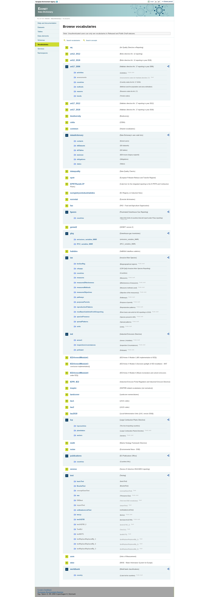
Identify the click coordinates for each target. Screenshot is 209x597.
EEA (47, 1)
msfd (72, 443)
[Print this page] (156, 1)
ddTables (80, 150)
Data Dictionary (56, 18)
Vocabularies (43, 44)
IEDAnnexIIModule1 (79, 358)
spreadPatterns (82, 322)
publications (76, 456)
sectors (79, 435)
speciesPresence (83, 317)
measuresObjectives (84, 292)
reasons (80, 91)
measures (80, 278)
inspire (73, 388)
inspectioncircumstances (86, 345)
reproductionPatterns (85, 307)
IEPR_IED (74, 382)
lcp (71, 420)
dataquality (75, 171)
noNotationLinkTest (84, 510)
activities (80, 72)
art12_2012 (75, 54)
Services (41, 49)
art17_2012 (75, 103)
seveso (73, 469)
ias (71, 258)
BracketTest (81, 486)
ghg (72, 233)
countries (80, 82)
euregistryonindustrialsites (82, 193)
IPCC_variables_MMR (85, 244)
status (79, 164)
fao (71, 206)
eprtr (72, 178)
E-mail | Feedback (45, 590)
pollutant (80, 350)
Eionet (47, 18)
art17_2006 (75, 67)
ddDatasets (81, 146)
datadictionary (76, 135)
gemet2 (73, 227)
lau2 (72, 407)
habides (74, 251)
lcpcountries (81, 426)
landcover (74, 394)
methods (80, 87)
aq (71, 47)
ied (71, 334)
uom (72, 556)
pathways (80, 297)
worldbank (75, 569)
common (74, 129)
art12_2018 (75, 60)
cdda (72, 122)
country (79, 575)
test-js (79, 515)
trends (79, 96)
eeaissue (80, 155)
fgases (73, 212)
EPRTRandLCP (77, 184)
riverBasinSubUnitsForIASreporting (90, 312)
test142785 (81, 519)
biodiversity (75, 116)
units (79, 326)
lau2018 (73, 414)
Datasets (41, 27)
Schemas (41, 40)
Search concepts (91, 40)
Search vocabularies (73, 40)
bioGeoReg (81, 264)
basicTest (80, 481)
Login (152, 1)
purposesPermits (83, 302)
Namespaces (43, 53)
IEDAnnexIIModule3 (79, 364)
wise (72, 563)
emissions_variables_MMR (87, 239)
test (72, 475)
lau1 (72, 401)
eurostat (74, 199)
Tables (40, 32)
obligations (81, 159)
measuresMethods (83, 287)
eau (78, 495)
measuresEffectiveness (85, 283)
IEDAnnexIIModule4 (79, 373)
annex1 (79, 340)
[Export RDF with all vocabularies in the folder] (168, 66)
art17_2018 (75, 110)
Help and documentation (47, 23)
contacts (80, 141)
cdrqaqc (80, 268)
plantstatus (81, 430)
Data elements (43, 36)
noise (72, 449)
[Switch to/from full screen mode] (159, 1)
